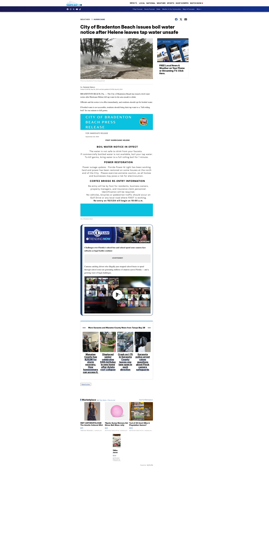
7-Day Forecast (137, 9)
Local (142, 3)
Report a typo (86, 384)
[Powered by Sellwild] (150, 465)
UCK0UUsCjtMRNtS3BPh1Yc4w (77, 9)
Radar (158, 9)
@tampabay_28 (80, 9)
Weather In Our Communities (171, 9)
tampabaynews (68, 9)
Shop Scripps (182, 3)
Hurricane (99, 19)
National (150, 3)
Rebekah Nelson (89, 87)
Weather (161, 3)
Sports (170, 3)
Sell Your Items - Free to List (106, 400)
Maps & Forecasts (188, 9)
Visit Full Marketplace (146, 400)
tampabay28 (74, 9)
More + (199, 9)
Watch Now (196, 3)
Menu (132, 3)
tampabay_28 (71, 9)
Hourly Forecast (149, 9)
